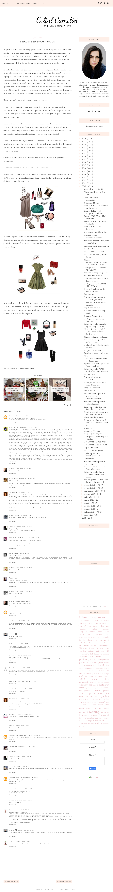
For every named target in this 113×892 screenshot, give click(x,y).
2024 (84, 144)
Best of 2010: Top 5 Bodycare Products (93, 212)
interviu (106, 668)
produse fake (92, 696)
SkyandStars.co (70, 889)
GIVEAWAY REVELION (95, 441)
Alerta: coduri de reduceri (96, 337)
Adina (11, 601)
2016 (84, 168)
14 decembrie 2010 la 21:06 (23, 789)
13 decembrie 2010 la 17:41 (20, 698)
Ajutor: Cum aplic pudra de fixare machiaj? (96, 364)
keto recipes (98, 673)
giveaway (38, 37)
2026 (84, 138)
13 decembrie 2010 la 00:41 (23, 468)
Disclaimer (38, 3)
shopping (93, 712)
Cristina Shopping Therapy (17, 735)
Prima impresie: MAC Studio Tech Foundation (96, 370)
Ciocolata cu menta (93, 237)
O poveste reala (91, 447)
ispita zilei (104, 670)
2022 (84, 150)
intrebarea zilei (85, 671)
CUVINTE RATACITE (15, 538)
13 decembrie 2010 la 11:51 (26, 634)
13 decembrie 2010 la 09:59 (18, 580)
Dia (10, 492)
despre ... (94, 645)
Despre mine (7, 3)
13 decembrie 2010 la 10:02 (23, 591)
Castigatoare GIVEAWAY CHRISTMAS (95, 284)
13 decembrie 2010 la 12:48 (23, 655)
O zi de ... (88, 428)
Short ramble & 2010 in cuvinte (94, 193)
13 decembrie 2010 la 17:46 (24, 714)
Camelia (11, 634)
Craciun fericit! (91, 235)
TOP (85, 721)
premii (97, 690)
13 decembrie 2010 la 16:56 (23, 689)
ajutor (106, 620)
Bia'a (10, 668)
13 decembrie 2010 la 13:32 (21, 668)
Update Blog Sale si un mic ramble (96, 346)
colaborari (83, 637)
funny (107, 657)
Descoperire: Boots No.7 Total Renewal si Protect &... (96, 422)
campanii (106, 629)
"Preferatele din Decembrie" (91, 198)
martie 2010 (90, 509)
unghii (91, 720)
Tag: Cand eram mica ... (94, 307)
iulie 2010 (89, 497)
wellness (91, 723)
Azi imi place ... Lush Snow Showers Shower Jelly (96, 480)
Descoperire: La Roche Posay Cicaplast (94, 467)
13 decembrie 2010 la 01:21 (20, 492)
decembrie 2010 (91, 189)
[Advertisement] (95, 586)
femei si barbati (101, 653)
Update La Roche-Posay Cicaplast (95, 303)
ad (101, 620)
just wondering (86, 673)
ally (10, 766)
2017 (84, 165)
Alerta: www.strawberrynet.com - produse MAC (96, 358)
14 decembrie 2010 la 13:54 (29, 777)
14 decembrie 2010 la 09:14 (20, 766)
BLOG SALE (89, 374)
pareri (95, 685)
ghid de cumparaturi (99, 659)
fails (92, 654)
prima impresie (87, 693)
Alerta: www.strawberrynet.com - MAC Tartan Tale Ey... (96, 262)
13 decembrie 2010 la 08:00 (23, 526)
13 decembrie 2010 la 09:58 (23, 567)
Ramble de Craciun (93, 248)
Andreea (11, 468)
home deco (97, 665)
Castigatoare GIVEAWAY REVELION (95, 268)
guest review (104, 662)
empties (82, 651)
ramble (82, 701)
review (96, 708)
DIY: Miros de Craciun (94, 251)
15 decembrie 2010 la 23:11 (26, 830)
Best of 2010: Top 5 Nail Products (95, 217)
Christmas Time (101, 634)
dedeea (11, 526)
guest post (93, 662)
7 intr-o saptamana (92, 617)
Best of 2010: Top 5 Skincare (93, 227)
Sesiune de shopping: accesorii (93, 378)
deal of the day (94, 642)
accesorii (95, 620)
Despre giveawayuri (93, 433)
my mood (89, 676)
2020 (84, 156)
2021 (84, 153)
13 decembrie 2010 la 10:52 (21, 611)
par (90, 684)
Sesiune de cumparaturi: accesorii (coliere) (95, 298)
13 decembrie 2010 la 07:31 (22, 515)
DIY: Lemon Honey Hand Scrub (95, 255)
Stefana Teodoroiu (15, 777)
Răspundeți (12, 422)
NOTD (82, 679)
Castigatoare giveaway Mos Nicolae (96, 437)
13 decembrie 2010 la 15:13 (23, 679)
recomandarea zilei (88, 704)
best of (82, 626)
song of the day (99, 715)
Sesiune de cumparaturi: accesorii (95, 462)
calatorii (94, 629)
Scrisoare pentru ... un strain (96, 246)
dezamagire (104, 645)
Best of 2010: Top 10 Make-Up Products (96, 206)
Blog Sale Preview (92, 387)
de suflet (101, 639)
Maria (11, 611)
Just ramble (89, 294)
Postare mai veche (64, 881)
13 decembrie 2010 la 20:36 (26, 746)
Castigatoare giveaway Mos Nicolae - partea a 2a (96, 413)
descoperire (84, 645)
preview (106, 690)
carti (100, 631)
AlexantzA (12, 714)
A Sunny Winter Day (93, 316)
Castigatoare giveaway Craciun (94, 319)
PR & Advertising (23, 3)
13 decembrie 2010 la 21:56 (22, 756)
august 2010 (90, 494)
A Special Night (91, 203)
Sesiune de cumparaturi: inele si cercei (95, 340)
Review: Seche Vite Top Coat (94, 311)
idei (104, 665)
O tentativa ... (90, 458)
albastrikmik (13, 746)
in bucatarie (98, 668)
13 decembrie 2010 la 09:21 (20, 553)
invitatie (95, 671)
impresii (88, 668)
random (90, 702)
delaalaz (106, 643)
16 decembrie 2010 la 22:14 (22, 841)
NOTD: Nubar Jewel (93, 450)
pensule (82, 687)
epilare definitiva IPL (98, 651)
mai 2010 (88, 503)
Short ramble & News (94, 417)
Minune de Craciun (93, 275)
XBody (81, 726)
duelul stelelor (97, 648)
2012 (84, 180)
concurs (92, 637)
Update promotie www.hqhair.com (92, 454)
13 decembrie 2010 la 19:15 (35, 735)
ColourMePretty (14, 427)
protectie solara (101, 699)
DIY (80, 648)
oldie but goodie (103, 682)
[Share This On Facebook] (64, 405)
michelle (12, 800)
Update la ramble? (92, 398)
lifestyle (106, 673)
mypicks (106, 676)
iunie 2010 (89, 500)
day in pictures (86, 640)
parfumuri (104, 684)
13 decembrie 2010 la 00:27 (28, 427)
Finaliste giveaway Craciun (96, 353)
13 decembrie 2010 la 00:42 (26, 478)
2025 (84, 141)
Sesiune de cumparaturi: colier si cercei (95, 402)
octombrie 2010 (91, 488)
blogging (82, 629)
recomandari (103, 704)
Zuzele (11, 810)
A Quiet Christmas (92, 350)
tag (96, 718)
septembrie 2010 (92, 491)
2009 (84, 518)
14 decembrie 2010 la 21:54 (23, 800)
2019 (84, 159)
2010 (84, 186)
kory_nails (13, 578)
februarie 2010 (91, 512)
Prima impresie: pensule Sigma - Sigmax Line (95, 325)
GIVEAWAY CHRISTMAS (95, 444)
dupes (107, 648)
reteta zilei (84, 708)
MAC (81, 676)
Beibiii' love (13, 478)
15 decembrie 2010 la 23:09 (22, 810)
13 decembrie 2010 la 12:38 (19, 644)
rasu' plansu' (99, 702)
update (98, 720)
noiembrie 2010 (91, 485)
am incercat (89, 623)
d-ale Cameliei (103, 637)
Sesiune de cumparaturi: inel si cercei (95, 394)
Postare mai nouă (11, 881)
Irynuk (11, 515)
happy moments (85, 665)
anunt (107, 623)
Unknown (12, 416)
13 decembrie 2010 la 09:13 (30, 538)
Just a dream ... (90, 390)
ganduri (83, 659)
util (103, 720)
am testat (100, 623)
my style (98, 676)
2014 (84, 174)
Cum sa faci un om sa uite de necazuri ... (96, 279)
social (90, 715)
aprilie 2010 (90, 506)
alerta (81, 623)
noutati (95, 678)
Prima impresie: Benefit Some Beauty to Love (95, 408)
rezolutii (106, 708)
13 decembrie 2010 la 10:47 (21, 601)
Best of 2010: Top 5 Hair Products (95, 222)
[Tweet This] (68, 405)
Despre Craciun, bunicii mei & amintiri (95, 290)
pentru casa (90, 688)
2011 (84, 183)
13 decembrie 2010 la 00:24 (24, 416)
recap (107, 702)
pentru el (98, 688)
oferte (93, 681)
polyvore (87, 690)
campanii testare (87, 631)
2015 (84, 171)
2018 (84, 162)
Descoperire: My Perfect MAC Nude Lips (95, 383)
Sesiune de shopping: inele (96, 272)
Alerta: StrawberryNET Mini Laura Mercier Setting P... (94, 331)
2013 (84, 177)
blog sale (104, 626)
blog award (93, 626)
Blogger (104, 606)
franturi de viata (90, 656)
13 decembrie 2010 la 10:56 (20, 621)
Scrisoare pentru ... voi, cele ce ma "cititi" (96, 241)
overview (83, 684)
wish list (99, 723)
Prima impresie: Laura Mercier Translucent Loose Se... (94, 474)
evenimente (84, 653)
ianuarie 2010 (90, 515)
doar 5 (86, 648)
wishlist (106, 723)
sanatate (82, 712)
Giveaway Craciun (92, 431)
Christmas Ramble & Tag (95, 232)
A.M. (10, 553)
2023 (84, 147)
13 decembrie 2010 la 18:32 (21, 725)
